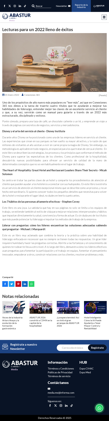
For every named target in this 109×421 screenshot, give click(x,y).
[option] (54, 62)
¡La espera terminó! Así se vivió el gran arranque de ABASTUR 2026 (68, 321)
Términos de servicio (59, 376)
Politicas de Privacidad (60, 372)
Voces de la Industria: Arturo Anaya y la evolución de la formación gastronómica (12, 323)
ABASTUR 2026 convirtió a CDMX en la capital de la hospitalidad (41, 321)
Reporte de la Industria (81, 5)
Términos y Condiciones (61, 368)
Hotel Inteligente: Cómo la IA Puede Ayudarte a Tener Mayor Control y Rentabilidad (92, 323)
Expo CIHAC (86, 368)
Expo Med (85, 372)
